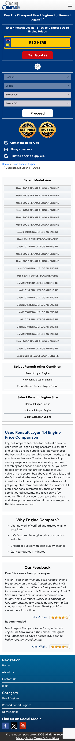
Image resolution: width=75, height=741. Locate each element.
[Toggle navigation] (70, 5)
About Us (8, 672)
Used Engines (10, 698)
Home (6, 665)
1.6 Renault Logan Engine (37, 416)
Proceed (38, 113)
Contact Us (9, 679)
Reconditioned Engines (16, 705)
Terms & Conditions (46, 738)
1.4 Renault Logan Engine (37, 410)
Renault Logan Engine (37, 373)
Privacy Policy (24, 738)
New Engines (10, 712)
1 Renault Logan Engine (37, 403)
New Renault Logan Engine (37, 379)
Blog (5, 686)
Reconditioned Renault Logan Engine (37, 386)
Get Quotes (37, 55)
